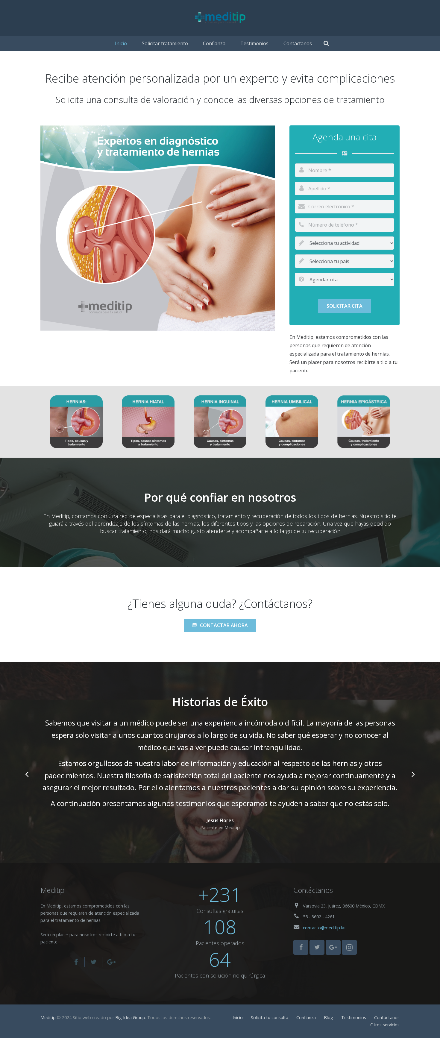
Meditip (48, 1017)
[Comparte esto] (78, 962)
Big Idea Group (130, 1017)
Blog (328, 1017)
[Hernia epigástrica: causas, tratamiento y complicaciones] (364, 422)
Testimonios (353, 1017)
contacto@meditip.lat (324, 928)
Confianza (306, 1017)
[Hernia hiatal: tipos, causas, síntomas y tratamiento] (148, 422)
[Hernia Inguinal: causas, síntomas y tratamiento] (220, 422)
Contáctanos (387, 1017)
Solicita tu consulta (269, 1017)
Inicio (238, 1017)
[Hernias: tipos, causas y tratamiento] (76, 422)
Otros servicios (385, 1025)
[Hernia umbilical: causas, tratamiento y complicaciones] (292, 422)
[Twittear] (93, 962)
